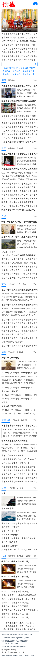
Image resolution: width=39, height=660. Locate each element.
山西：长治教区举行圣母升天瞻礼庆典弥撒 (20, 134)
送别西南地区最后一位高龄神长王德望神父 (20, 278)
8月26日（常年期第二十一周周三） (17, 387)
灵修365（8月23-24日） (12, 406)
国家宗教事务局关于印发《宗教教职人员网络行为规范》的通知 (20, 478)
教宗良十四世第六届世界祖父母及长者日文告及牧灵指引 (20, 323)
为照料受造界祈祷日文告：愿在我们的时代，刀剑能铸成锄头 (20, 184)
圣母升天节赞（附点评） (13, 531)
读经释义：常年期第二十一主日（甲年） (20, 599)
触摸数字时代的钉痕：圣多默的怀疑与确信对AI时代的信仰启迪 (20, 549)
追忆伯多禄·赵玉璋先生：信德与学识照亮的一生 (19, 263)
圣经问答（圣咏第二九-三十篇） (16, 617)
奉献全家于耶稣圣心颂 (26, 629)
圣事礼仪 (20, 556)
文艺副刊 (11, 488)
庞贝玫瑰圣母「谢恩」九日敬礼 (20, 626)
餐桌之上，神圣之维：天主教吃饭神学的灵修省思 (20, 538)
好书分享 (20, 488)
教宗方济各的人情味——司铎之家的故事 (20, 274)
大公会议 (11, 284)
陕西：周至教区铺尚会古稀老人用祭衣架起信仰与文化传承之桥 (20, 266)
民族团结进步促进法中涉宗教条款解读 (19, 467)
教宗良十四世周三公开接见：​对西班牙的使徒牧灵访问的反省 (20, 331)
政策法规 (6, 420)
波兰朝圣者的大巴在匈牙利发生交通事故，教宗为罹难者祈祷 (19, 187)
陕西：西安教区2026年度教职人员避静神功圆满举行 (19, 41)
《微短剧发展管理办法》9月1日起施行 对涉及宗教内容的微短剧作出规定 (19, 459)
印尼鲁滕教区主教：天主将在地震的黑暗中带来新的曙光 (20, 191)
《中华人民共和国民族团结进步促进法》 (20, 470)
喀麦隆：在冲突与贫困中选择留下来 (18, 202)
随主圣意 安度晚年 (10, 546)
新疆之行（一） (9, 402)
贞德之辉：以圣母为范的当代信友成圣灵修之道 (20, 523)
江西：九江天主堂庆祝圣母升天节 (17, 138)
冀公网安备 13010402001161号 (13, 652)
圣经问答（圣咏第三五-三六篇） (16, 602)
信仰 (4, 352)
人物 (4, 216)
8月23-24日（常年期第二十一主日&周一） (18, 413)
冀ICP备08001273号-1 (10, 650)
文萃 (4, 488)
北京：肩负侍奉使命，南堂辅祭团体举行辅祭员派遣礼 (20, 131)
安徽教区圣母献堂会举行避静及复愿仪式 (20, 52)
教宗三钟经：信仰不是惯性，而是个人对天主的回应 (20, 37)
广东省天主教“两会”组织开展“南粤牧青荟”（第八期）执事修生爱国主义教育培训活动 (19, 142)
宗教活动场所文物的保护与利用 (16, 463)
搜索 (34, 64)
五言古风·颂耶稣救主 (11, 534)
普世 (4, 148)
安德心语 (11, 352)
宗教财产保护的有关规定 (13, 455)
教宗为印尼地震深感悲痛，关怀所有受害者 (20, 195)
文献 (4, 284)
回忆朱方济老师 (9, 252)
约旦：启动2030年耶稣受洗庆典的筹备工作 (19, 210)
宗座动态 (20, 148)
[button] (29, 10)
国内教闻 (11, 80)
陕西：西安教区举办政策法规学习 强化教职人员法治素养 (19, 45)
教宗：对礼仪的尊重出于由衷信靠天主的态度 (20, 198)
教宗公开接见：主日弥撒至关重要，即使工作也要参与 (20, 206)
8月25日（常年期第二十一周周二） (17, 399)
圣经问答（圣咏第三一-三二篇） (16, 614)
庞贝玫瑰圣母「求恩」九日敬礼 (20, 623)
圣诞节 (28, 556)
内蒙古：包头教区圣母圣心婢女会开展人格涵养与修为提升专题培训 (20, 34)
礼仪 (4, 555)
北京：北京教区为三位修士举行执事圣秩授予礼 (20, 49)
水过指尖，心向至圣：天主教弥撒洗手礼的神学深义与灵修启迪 (20, 610)
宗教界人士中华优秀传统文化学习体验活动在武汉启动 (20, 481)
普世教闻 (11, 148)
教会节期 (11, 556)
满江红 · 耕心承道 (9, 542)
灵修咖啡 (20, 352)
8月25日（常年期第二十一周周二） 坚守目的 (19, 395)
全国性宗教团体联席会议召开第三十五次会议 (20, 474)
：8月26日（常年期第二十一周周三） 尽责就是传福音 (19, 74)
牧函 (18, 284)
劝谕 (24, 284)
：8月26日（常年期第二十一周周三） (19, 71)
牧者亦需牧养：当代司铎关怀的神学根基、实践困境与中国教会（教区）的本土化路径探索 (20, 60)
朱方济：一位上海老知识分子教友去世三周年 (20, 259)
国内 (4, 80)
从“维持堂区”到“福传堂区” (13, 342)
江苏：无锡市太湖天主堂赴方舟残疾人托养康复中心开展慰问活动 (20, 127)
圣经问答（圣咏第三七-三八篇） (16, 591)
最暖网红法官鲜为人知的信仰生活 (17, 270)
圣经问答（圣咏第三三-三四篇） (16, 606)
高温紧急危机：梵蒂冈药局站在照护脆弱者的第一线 (20, 56)
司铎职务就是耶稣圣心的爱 (14, 334)
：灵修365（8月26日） (19, 68)
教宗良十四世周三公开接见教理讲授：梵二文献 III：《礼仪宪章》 (20, 319)
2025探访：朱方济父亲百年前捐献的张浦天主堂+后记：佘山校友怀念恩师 (19, 255)
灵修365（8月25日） (11, 391)
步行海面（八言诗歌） (12, 527)
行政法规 (16, 420)
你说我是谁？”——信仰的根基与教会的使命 (19, 595)
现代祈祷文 (9, 629)
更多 (35, 80)
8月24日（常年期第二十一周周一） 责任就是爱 (19, 410)
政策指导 (24, 420)
